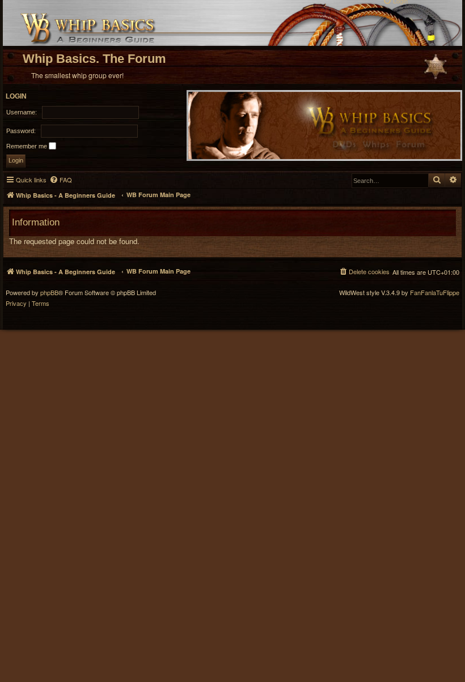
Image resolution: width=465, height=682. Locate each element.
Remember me (27, 146)
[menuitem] (60, 180)
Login (16, 96)
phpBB (49, 292)
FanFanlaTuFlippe (434, 292)
